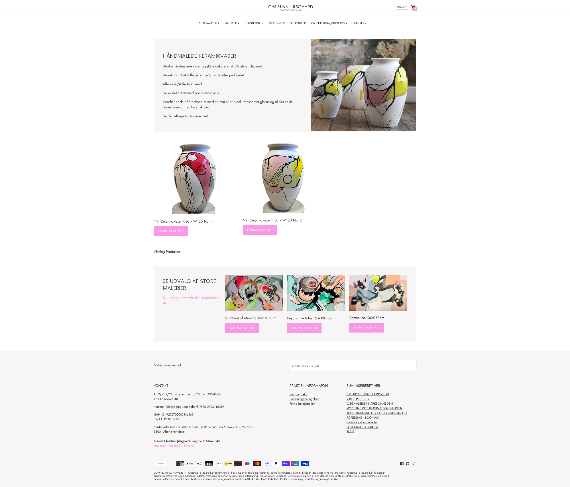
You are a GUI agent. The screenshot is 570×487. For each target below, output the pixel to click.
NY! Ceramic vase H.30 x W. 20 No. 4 (183, 221)
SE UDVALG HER (209, 23)
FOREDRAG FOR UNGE (362, 427)
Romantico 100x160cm (366, 317)
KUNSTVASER (277, 23)
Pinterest (189, 445)
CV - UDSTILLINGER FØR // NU (367, 394)
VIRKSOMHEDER (357, 399)
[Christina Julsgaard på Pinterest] (407, 463)
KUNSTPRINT (253, 23)
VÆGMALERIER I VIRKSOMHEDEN (369, 403)
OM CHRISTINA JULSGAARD (328, 23)
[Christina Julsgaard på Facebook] (402, 463)
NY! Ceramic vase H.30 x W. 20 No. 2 (272, 220)
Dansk (400, 7)
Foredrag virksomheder (361, 422)
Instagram (160, 445)
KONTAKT (359, 23)
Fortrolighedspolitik (302, 403)
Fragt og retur (298, 394)
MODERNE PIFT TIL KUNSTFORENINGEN (374, 408)
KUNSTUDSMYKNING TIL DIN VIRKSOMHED (376, 413)
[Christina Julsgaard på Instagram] (413, 463)
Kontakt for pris (170, 231)
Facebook (176, 445)
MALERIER (231, 23)
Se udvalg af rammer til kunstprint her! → (191, 299)
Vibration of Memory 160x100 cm (250, 318)
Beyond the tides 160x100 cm (309, 318)
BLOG (350, 431)
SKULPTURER (298, 23)
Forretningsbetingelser (304, 399)
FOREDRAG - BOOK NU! (363, 417)
